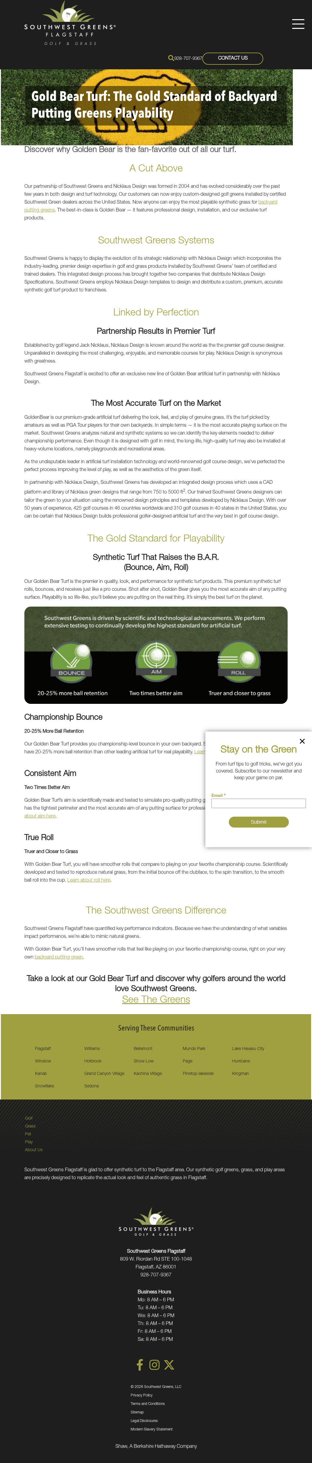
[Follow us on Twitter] (169, 1369)
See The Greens (156, 1000)
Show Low (144, 1061)
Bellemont (143, 1049)
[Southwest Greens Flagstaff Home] (70, 22)
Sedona (91, 1086)
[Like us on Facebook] (140, 1369)
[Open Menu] (298, 24)
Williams (92, 1049)
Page (187, 1061)
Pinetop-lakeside (198, 1074)
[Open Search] (171, 58)
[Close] (302, 742)
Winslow (43, 1061)
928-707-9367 (188, 59)
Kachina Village (148, 1074)
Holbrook (92, 1061)
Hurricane (241, 1061)
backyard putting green (59, 957)
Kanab (41, 1074)
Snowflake (44, 1086)
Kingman (240, 1074)
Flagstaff (43, 1049)
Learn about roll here (88, 880)
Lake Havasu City (248, 1049)
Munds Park (194, 1049)
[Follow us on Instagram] (154, 1369)
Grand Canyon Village (104, 1074)
